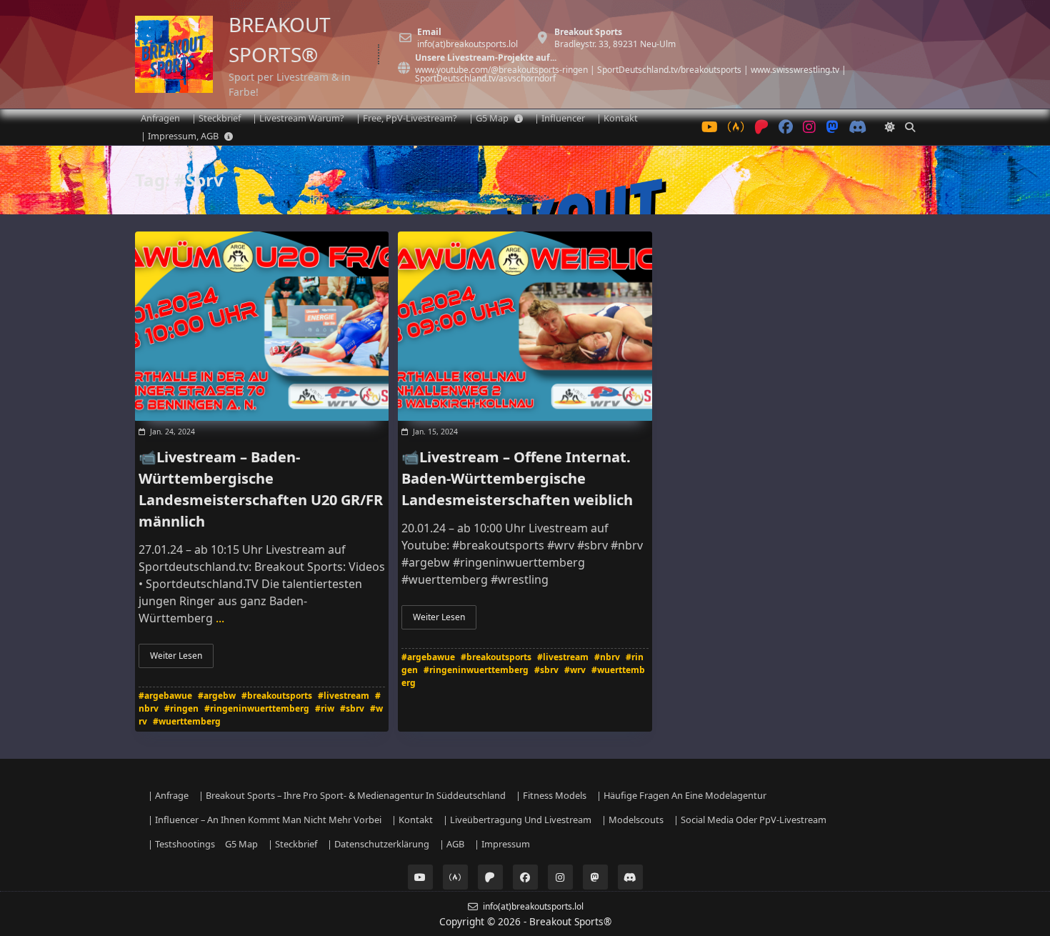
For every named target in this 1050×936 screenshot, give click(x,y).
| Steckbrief (216, 117)
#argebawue (165, 695)
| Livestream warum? (298, 117)
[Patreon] (761, 127)
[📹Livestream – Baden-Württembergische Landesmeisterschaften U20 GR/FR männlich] (262, 326)
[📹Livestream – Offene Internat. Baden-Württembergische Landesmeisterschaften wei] (524, 326)
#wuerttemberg (187, 721)
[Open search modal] (910, 127)
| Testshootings (181, 843)
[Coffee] (736, 127)
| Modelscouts (632, 819)
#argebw (217, 695)
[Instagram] (809, 127)
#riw (324, 708)
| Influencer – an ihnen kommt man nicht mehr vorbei (264, 819)
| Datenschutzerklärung (378, 843)
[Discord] (857, 127)
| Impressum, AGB (180, 135)
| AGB (451, 843)
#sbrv (352, 708)
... (220, 618)
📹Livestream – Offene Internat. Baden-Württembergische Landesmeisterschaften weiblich (517, 478)
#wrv (575, 670)
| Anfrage (168, 795)
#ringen (181, 708)
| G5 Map (489, 117)
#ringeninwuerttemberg (256, 708)
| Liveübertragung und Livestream (517, 819)
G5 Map (241, 843)
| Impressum (502, 843)
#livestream (343, 695)
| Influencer (559, 117)
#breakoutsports (276, 695)
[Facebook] (786, 127)
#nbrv (607, 657)
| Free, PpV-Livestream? (406, 117)
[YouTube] (709, 127)
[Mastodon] (832, 127)
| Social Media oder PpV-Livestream (750, 819)
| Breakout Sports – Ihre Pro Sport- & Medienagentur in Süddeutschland (352, 795)
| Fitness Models (551, 795)
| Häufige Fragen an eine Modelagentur (681, 795)
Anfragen (160, 117)
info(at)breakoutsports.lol (467, 44)
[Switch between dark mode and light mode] (890, 127)
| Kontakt (617, 117)
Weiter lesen (176, 655)
